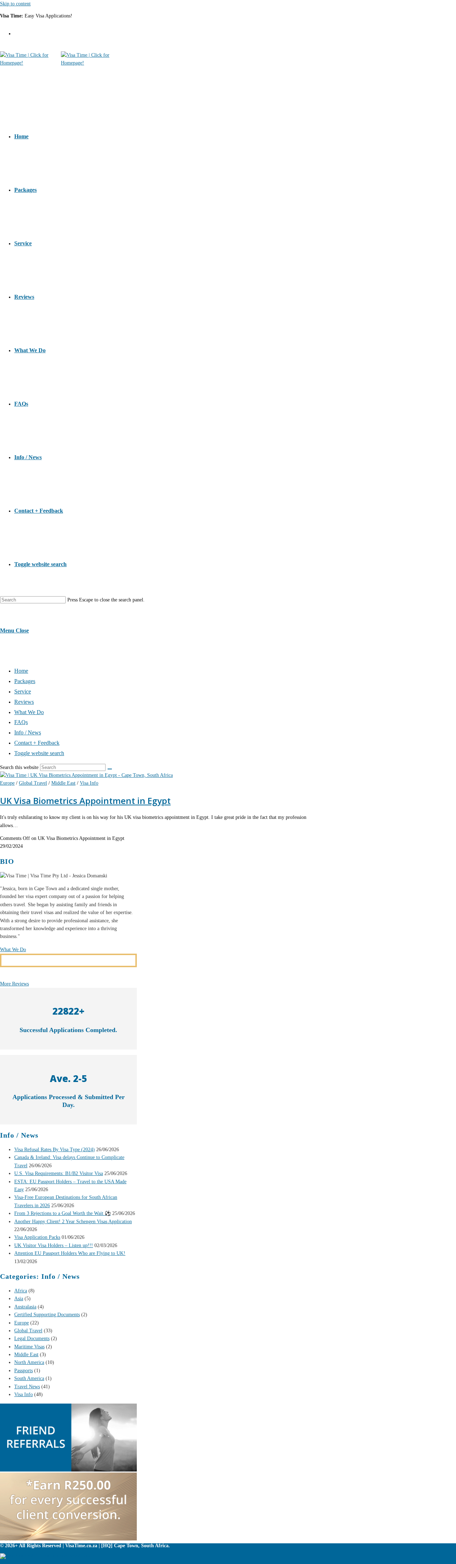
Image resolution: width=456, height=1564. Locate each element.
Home (21, 671)
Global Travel (33, 783)
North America (29, 1362)
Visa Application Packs (37, 1237)
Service (22, 691)
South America (29, 1378)
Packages (24, 681)
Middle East (63, 783)
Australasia (25, 1306)
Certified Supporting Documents (47, 1314)
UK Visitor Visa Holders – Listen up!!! (53, 1245)
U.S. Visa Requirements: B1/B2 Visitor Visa (58, 1173)
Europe (7, 783)
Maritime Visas (29, 1346)
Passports (23, 1370)
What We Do (29, 712)
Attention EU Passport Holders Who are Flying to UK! (69, 1253)
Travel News (27, 1386)
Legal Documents (32, 1338)
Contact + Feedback (36, 743)
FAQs (21, 722)
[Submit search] (109, 769)
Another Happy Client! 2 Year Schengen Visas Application (73, 1221)
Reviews (24, 702)
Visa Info (89, 783)
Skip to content (15, 3)
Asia (18, 1298)
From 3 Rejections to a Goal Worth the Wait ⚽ (62, 1213)
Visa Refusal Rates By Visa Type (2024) (54, 1149)
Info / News (27, 732)
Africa (20, 1290)
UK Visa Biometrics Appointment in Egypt (85, 800)
